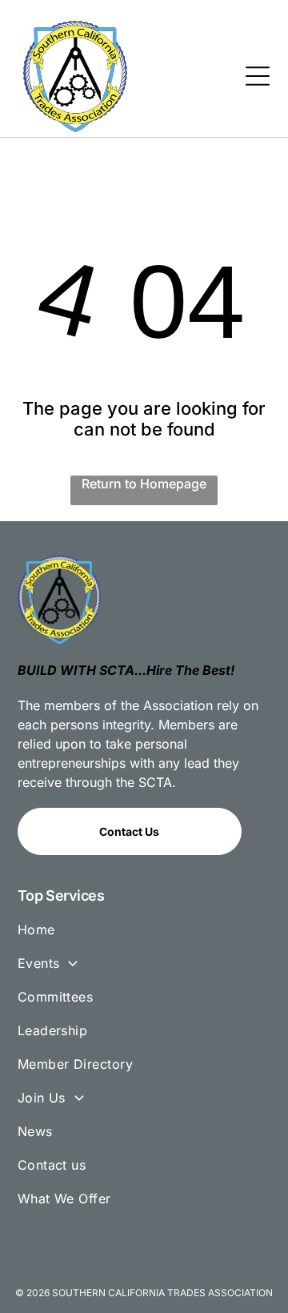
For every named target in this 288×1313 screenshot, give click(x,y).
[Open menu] (258, 76)
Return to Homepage (144, 484)
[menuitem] (144, 937)
